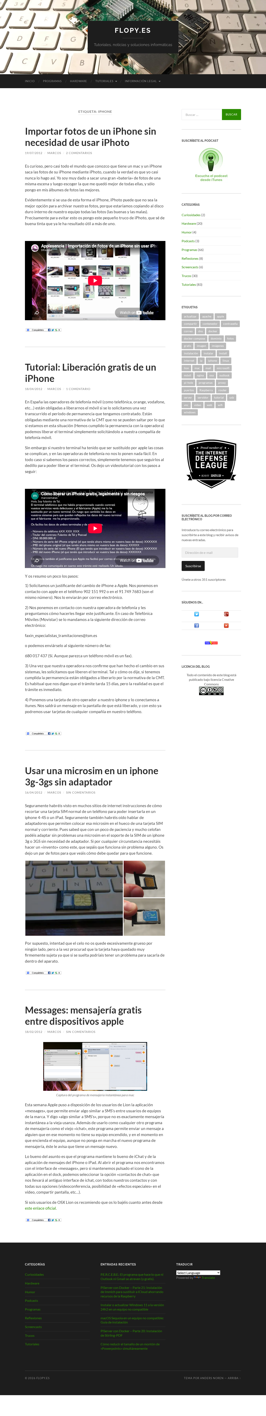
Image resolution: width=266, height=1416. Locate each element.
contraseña (230, 323)
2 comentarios (79, 153)
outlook (224, 375)
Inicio (30, 81)
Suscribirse (193, 566)
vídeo (197, 405)
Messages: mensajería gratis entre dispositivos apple (83, 1015)
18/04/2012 (33, 389)
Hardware (78, 81)
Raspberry (206, 390)
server (188, 397)
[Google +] (226, 615)
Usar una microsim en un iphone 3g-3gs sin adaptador (91, 776)
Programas (52, 81)
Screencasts (190, 267)
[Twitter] (196, 615)
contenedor (210, 323)
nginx (200, 375)
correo (188, 331)
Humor (187, 232)
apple (220, 316)
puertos (189, 390)
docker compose (194, 338)
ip (201, 360)
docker (212, 331)
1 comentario (78, 389)
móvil (187, 375)
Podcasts (188, 241)
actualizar (190, 316)
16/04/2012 (33, 792)
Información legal (141, 81)
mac (197, 368)
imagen (201, 345)
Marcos (54, 153)
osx (211, 375)
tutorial (219, 397)
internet (189, 360)
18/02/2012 (33, 1031)
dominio (216, 338)
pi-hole (188, 382)
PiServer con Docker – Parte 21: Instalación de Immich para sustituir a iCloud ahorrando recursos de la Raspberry (132, 1292)
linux (226, 360)
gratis (187, 345)
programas (206, 382)
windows (190, 412)
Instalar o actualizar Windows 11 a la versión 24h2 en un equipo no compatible (132, 1307)
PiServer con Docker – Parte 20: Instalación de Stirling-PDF (131, 1333)
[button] (74, 898)
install (223, 353)
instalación (191, 353)
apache (206, 316)
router (222, 390)
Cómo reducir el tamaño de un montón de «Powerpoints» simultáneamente (130, 1346)
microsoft (223, 368)
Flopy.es (133, 30)
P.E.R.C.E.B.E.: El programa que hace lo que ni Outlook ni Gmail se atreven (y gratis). (132, 1276)
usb (231, 397)
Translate (208, 1277)
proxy (222, 382)
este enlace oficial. (41, 1208)
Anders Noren (212, 1378)
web (209, 405)
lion (186, 368)
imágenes (218, 345)
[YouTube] (226, 626)
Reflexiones (190, 258)
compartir (190, 323)
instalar (208, 353)
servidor (203, 397)
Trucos (186, 276)
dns (200, 331)
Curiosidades (191, 215)
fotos (230, 338)
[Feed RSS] (211, 644)
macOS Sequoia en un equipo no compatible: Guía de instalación (132, 1320)
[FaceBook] (196, 626)
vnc (186, 405)
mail (208, 368)
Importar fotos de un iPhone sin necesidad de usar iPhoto (90, 136)
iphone (212, 360)
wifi (220, 405)
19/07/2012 (33, 153)
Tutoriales (104, 81)
